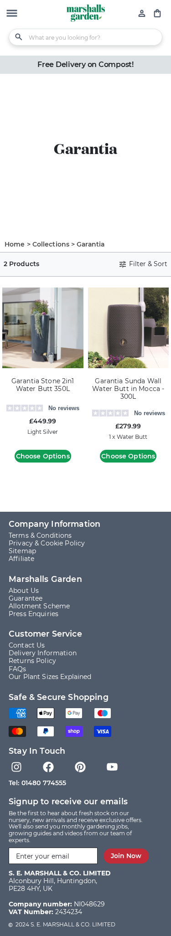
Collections (51, 244)
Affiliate (21, 559)
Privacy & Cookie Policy (47, 543)
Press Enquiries (33, 614)
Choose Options (43, 456)
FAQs (17, 669)
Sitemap (22, 551)
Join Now (126, 856)
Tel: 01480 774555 (37, 783)
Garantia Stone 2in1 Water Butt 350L (42, 385)
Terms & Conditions (40, 535)
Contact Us (27, 645)
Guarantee (25, 598)
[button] (11, 14)
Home (15, 244)
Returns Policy (32, 661)
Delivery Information (43, 653)
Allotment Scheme (39, 606)
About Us (24, 590)
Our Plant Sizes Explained (50, 677)
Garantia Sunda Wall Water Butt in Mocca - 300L (128, 389)
